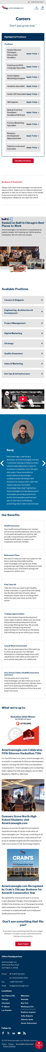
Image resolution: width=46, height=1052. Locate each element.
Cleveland (6, 1003)
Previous (3, 463)
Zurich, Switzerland (29, 1023)
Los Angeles (7, 1010)
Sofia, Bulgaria (27, 1016)
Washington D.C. (27, 1007)
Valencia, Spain (27, 1019)
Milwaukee (25, 996)
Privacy (11, 1044)
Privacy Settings (9, 1046)
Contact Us (39, 1046)
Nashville (24, 999)
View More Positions (23, 161)
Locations (7, 991)
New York (24, 1003)
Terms (4, 1044)
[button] (23, 37)
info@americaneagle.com (19, 986)
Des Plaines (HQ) (8, 996)
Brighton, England (28, 1012)
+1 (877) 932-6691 (36, 2)
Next (43, 463)
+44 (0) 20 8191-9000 (20, 978)
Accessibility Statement (25, 1044)
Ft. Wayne (6, 1007)
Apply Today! (23, 944)
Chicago (5, 999)
